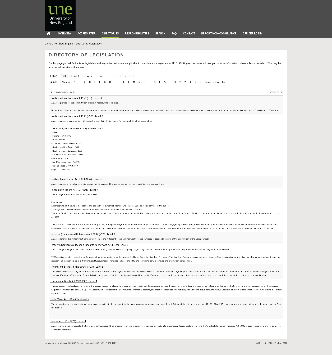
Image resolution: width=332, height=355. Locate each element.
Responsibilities (137, 33)
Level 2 (88, 76)
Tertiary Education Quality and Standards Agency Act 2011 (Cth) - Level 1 (89, 244)
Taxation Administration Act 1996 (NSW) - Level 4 (76, 116)
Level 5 (128, 76)
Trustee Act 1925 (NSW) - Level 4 (68, 321)
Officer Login (252, 33)
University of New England (59, 43)
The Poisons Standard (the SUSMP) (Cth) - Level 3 (76, 266)
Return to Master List (215, 82)
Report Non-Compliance (218, 33)
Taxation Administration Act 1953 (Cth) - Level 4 (76, 98)
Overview (64, 33)
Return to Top (276, 92)
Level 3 (101, 76)
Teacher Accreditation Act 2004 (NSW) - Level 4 (76, 179)
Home (48, 34)
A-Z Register (86, 33)
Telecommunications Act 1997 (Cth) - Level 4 (74, 189)
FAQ (174, 33)
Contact (189, 33)
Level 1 (75, 76)
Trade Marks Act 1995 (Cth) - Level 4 (69, 299)
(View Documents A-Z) (64, 92)
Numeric (66, 82)
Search (160, 33)
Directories (110, 33)
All (64, 76)
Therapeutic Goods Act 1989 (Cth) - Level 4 (73, 281)
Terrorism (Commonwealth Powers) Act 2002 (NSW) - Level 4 (82, 234)
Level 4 (114, 76)
